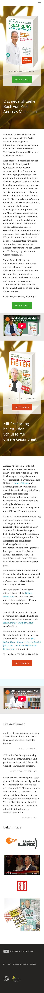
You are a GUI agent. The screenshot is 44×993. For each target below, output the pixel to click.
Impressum (7, 964)
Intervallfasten (21, 483)
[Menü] (39, 3)
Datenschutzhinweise (20, 964)
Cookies (33, 964)
